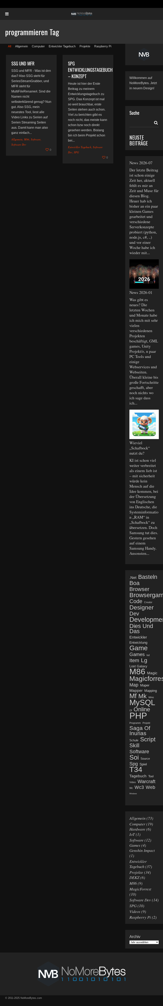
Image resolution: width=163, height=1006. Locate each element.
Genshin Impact (142, 850)
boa (134, 583)
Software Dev (18, 144)
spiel (143, 764)
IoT (132, 834)
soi (134, 757)
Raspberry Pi (140, 917)
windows (133, 794)
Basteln (147, 576)
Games (134, 845)
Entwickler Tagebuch (79, 147)
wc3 (139, 787)
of (130, 710)
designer (141, 607)
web (150, 787)
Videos (134, 911)
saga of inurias (139, 731)
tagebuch (138, 776)
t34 (135, 769)
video (132, 782)
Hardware (137, 829)
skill (134, 745)
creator (148, 602)
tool (150, 776)
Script (147, 739)
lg (144, 660)
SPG (76, 152)
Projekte (136, 872)
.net (132, 577)
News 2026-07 (140, 162)
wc (131, 788)
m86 (137, 671)
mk (142, 696)
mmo (151, 697)
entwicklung (138, 642)
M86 (26, 139)
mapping (150, 691)
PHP (138, 715)
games (137, 654)
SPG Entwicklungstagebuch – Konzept (90, 70)
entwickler (138, 637)
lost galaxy (138, 666)
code (135, 601)
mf (133, 696)
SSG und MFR (22, 63)
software (139, 751)
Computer (137, 823)
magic (152, 673)
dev (134, 613)
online (142, 709)
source (145, 758)
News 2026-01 (140, 292)
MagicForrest (140, 888)
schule (133, 740)
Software (36, 139)
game (138, 647)
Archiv (134, 936)
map (133, 684)
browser (139, 589)
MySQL (142, 702)
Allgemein (16, 139)
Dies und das (141, 628)
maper (144, 685)
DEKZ (134, 877)
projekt (146, 723)
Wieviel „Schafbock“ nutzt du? (139, 448)
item (134, 660)
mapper (136, 690)
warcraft (146, 781)
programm (135, 723)
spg (133, 763)
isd (148, 655)
